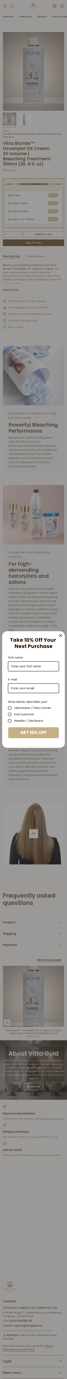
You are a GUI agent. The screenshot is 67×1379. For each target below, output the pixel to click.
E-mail (12, 679)
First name (15, 657)
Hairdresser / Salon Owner (32, 708)
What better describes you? (27, 702)
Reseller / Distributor (28, 721)
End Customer (24, 714)
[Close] (60, 635)
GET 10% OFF (33, 732)
